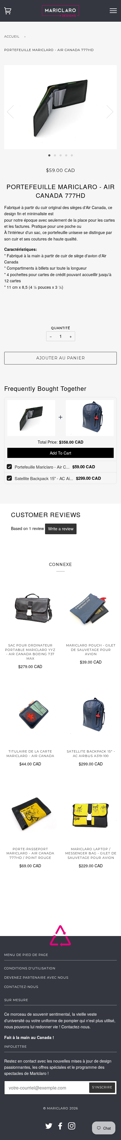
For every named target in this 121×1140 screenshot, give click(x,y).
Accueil (11, 36)
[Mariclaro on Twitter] (49, 1128)
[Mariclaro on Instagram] (72, 1128)
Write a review (60, 528)
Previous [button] (13, 111)
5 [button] (72, 155)
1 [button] (49, 155)
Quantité (60, 328)
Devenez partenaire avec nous (36, 978)
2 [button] (55, 155)
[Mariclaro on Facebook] (60, 1128)
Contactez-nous (21, 987)
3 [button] (60, 155)
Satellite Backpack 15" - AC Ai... (44, 478)
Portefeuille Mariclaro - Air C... (42, 467)
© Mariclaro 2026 (60, 1108)
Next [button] (106, 111)
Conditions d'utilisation (29, 968)
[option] (60, 107)
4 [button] (66, 155)
